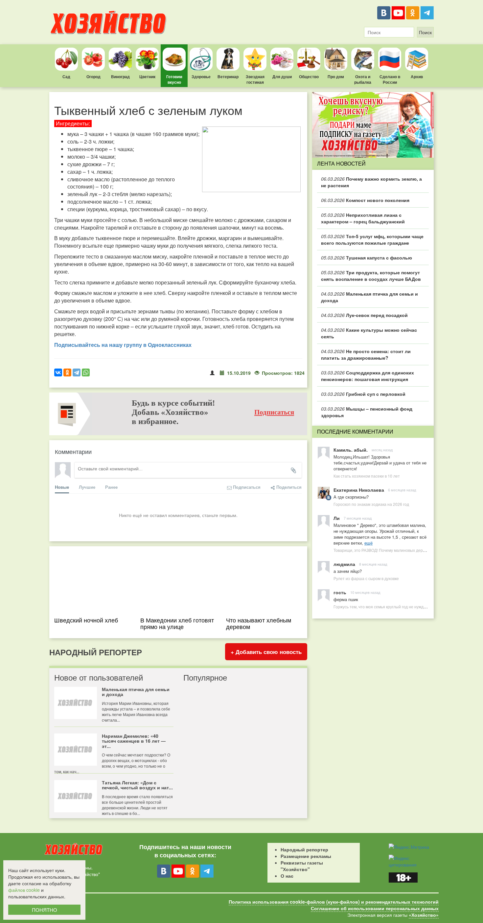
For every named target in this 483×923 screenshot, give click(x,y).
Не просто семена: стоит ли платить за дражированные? (366, 354)
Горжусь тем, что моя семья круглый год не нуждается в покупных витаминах (405, 606)
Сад (66, 76)
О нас (287, 875)
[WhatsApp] (86, 372)
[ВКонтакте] (383, 12)
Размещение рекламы (306, 856)
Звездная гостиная (255, 79)
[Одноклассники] (412, 12)
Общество (309, 76)
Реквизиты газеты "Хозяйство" (302, 865)
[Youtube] (398, 12)
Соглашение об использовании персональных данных (375, 908)
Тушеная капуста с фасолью (366, 257)
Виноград (120, 76)
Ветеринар (228, 76)
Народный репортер (304, 849)
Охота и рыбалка (362, 79)
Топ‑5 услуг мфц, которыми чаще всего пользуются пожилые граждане (372, 239)
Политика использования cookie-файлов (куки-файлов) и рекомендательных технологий (334, 901)
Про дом (336, 76)
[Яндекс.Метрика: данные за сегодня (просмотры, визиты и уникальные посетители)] (409, 847)
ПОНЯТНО (44, 909)
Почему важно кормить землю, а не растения (371, 182)
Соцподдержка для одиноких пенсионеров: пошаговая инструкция (367, 375)
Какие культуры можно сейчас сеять (369, 333)
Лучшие (87, 487)
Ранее (111, 487)
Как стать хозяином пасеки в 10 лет (367, 476)
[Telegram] (427, 12)
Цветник (147, 76)
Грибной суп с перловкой (363, 394)
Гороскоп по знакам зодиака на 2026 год (371, 504)
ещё (368, 543)
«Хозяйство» (424, 915)
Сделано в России (390, 79)
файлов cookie (24, 890)
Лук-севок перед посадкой (364, 315)
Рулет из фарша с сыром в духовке (366, 578)
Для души (282, 76)
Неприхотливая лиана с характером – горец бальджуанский (363, 218)
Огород (93, 76)
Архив (417, 76)
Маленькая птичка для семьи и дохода (369, 297)
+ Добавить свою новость (266, 652)
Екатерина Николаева (359, 490)
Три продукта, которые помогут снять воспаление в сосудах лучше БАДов (371, 275)
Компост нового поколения (365, 200)
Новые (62, 487)
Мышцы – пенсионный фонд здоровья (366, 411)
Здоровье (201, 76)
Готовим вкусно (174, 79)
